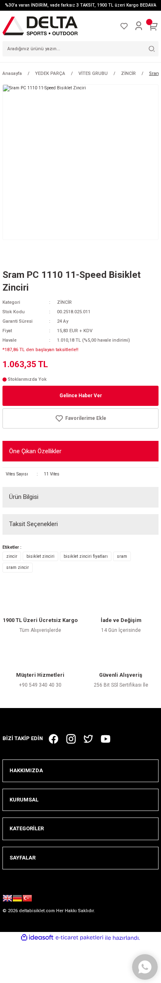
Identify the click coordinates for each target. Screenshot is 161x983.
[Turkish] (27, 899)
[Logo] (40, 25)
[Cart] (154, 26)
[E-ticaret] (79, 938)
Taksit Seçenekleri (33, 524)
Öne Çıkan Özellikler (35, 451)
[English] (7, 899)
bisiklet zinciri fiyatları (86, 556)
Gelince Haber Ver (80, 395)
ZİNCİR (64, 302)
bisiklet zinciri (40, 556)
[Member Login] (139, 26)
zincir (11, 556)
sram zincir (17, 567)
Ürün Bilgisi (23, 497)
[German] (17, 899)
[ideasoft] (37, 937)
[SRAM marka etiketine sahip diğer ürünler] (27, 256)
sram (122, 556)
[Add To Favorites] (80, 418)
